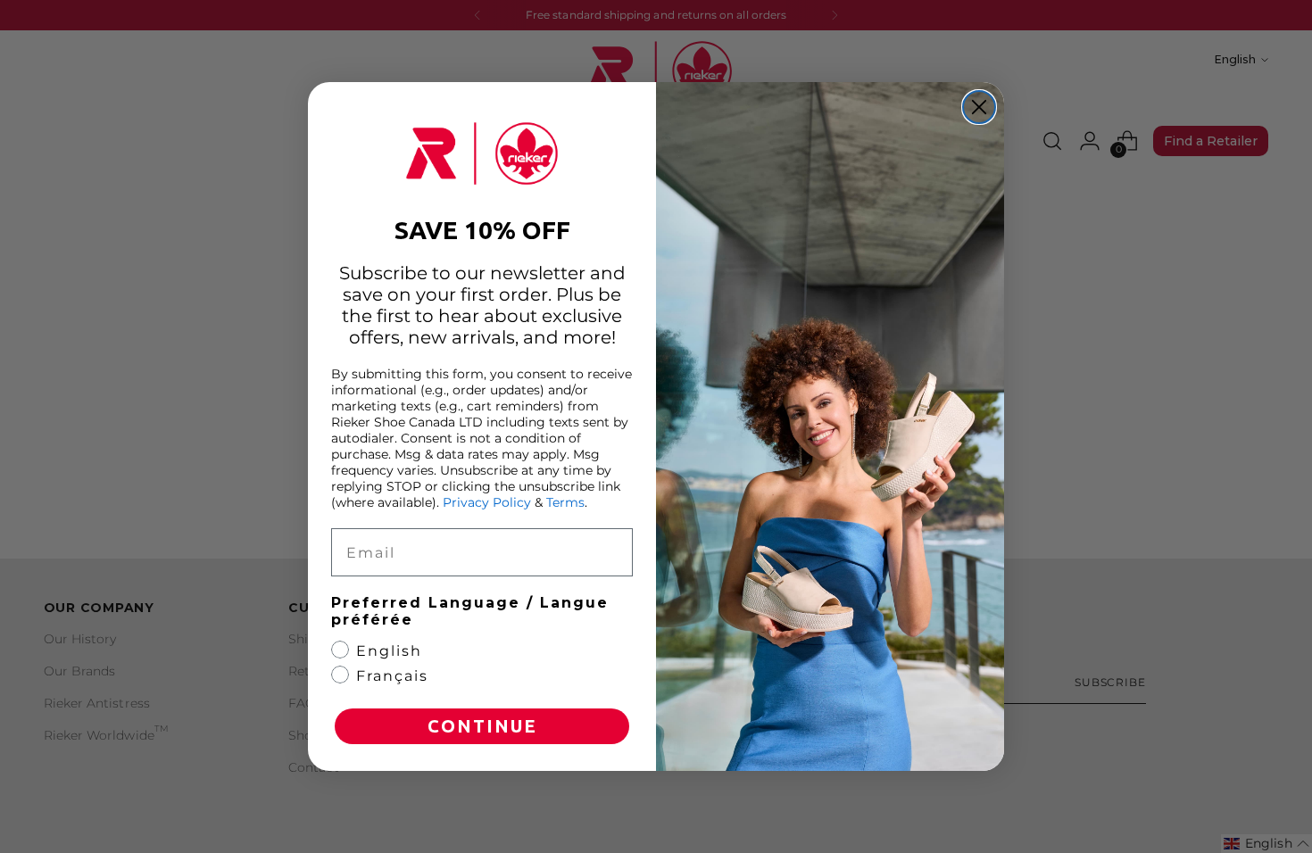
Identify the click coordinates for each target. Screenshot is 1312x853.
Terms (565, 502)
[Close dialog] (979, 107)
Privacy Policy (487, 502)
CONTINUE (482, 726)
